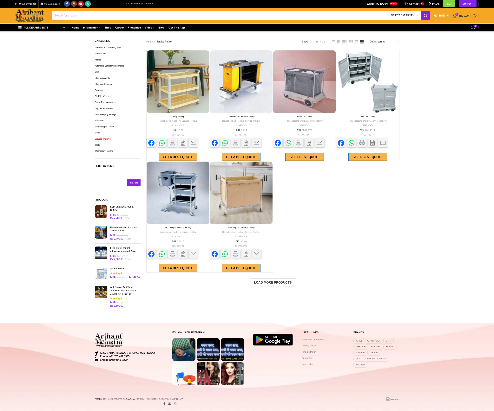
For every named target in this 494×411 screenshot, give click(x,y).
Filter (134, 182)
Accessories (101, 53)
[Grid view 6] (351, 42)
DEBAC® (361, 346)
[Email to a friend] (193, 142)
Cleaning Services (103, 84)
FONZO (390, 346)
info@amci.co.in (51, 4)
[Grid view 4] (362, 42)
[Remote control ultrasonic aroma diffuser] (101, 233)
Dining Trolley (178, 116)
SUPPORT (468, 4)
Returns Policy (309, 352)
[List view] (333, 42)
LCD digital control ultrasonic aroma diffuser (123, 250)
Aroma (98, 60)
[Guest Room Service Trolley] (241, 81)
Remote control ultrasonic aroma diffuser (123, 229)
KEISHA (375, 352)
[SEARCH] (425, 15)
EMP (449, 4)
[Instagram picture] (183, 349)
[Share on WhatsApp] (162, 142)
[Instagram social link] (74, 4)
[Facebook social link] (67, 4)
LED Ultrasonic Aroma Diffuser (122, 208)
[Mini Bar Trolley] (367, 81)
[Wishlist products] (474, 16)
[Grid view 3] (356, 42)
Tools (97, 145)
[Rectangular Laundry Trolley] (241, 193)
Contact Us (307, 358)
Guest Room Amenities (105, 102)
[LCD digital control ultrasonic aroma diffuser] (101, 254)
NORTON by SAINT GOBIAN (371, 358)
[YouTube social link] (81, 4)
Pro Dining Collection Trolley (178, 227)
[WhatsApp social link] (88, 4)
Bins (97, 72)
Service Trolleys (103, 139)
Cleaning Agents (102, 78)
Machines (99, 120)
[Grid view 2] (338, 42)
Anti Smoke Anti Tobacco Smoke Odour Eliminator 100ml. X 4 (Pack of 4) (123, 290)
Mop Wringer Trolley (104, 126)
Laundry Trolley (304, 116)
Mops (97, 133)
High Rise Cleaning (104, 108)
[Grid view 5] (344, 42)
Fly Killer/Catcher (103, 96)
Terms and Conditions (313, 339)
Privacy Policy (309, 345)
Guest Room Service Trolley (241, 116)
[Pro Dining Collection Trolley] (178, 193)
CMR (388, 341)
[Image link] (109, 340)
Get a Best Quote (178, 157)
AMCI (359, 341)
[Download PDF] (183, 142)
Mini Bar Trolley (367, 116)
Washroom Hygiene (104, 151)
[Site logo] (29, 15)
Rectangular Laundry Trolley (241, 227)
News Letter (308, 364)
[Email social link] (169, 404)
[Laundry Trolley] (304, 81)
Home (149, 42)
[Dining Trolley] (178, 81)
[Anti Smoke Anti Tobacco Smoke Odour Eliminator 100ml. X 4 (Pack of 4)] (101, 297)
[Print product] (172, 142)
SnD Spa (360, 364)
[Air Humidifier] (101, 273)
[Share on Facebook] (151, 142)
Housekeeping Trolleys (105, 114)
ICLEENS (360, 352)
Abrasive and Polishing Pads (108, 47)
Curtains (99, 90)
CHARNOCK (178, 125)
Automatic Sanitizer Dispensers (109, 66)
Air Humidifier (117, 268)
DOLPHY (375, 346)
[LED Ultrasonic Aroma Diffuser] (101, 212)
